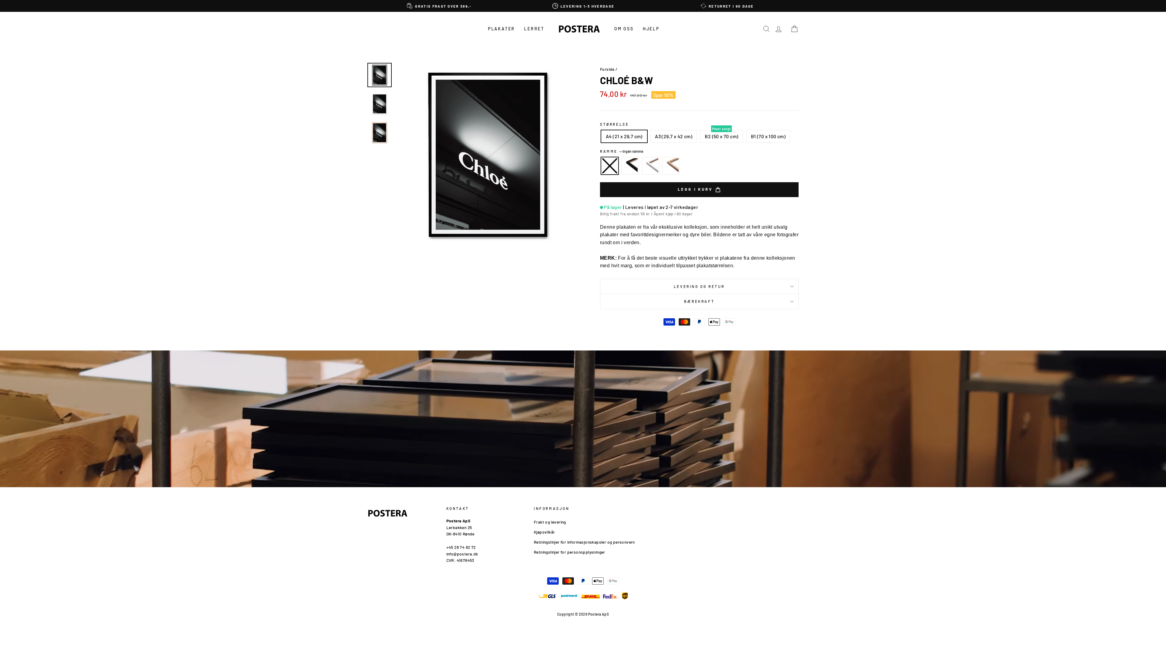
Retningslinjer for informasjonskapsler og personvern (584, 542)
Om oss (624, 28)
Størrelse (614, 124)
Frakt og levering (550, 521)
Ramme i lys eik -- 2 (671, 165)
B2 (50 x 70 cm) (721, 136)
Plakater (501, 28)
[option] (439, 6)
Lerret (534, 28)
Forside (607, 69)
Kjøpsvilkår (544, 532)
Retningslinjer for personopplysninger (569, 552)
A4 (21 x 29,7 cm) (624, 136)
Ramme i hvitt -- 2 (650, 165)
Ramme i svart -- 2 (630, 165)
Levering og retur (699, 286)
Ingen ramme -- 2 (609, 165)
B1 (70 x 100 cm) (768, 136)
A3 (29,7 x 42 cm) (673, 136)
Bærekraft (699, 301)
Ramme (621, 151)
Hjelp (651, 28)
